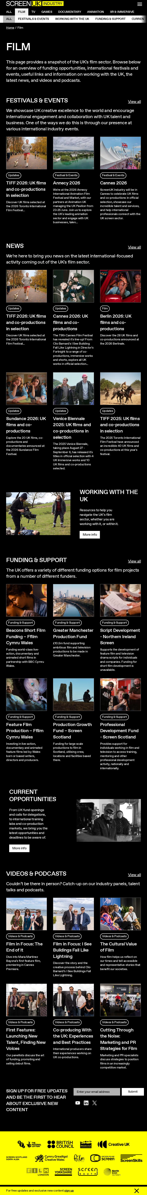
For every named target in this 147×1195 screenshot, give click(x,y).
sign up (69, 1191)
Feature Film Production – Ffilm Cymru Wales (24, 731)
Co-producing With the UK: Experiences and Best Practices (73, 1036)
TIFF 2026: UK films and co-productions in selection (26, 189)
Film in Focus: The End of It (24, 947)
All (9, 12)
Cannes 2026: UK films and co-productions (70, 322)
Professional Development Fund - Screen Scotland (119, 731)
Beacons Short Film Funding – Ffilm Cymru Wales (25, 636)
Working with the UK (72, 19)
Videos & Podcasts (20, 936)
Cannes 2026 (113, 183)
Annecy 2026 (66, 183)
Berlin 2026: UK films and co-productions (115, 322)
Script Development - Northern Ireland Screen (120, 636)
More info (90, 534)
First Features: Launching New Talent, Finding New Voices (26, 1039)
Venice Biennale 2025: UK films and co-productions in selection (72, 428)
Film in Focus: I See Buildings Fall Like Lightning (72, 950)
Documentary (69, 12)
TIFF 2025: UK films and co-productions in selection (120, 425)
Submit (133, 1092)
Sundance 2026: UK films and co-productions (26, 425)
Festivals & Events (33, 19)
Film (21, 12)
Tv (33, 12)
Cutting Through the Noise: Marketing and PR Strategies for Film (118, 1039)
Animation (95, 12)
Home (10, 28)
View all (134, 101)
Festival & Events (66, 175)
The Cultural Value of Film (118, 947)
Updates (13, 175)
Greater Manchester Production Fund (73, 633)
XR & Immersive (122, 12)
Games (46, 12)
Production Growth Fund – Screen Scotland (72, 731)
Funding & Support (110, 19)
